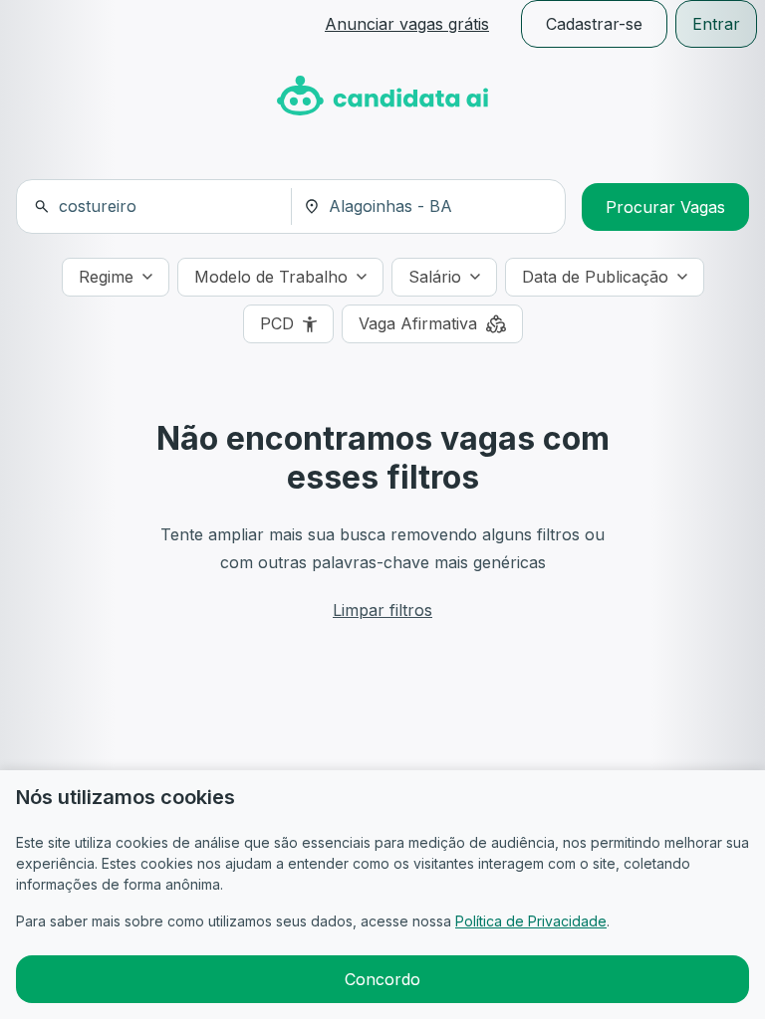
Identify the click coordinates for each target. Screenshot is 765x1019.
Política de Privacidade (531, 921)
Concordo (382, 979)
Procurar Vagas (665, 207)
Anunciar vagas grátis (407, 24)
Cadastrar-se (594, 24)
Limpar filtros (382, 610)
